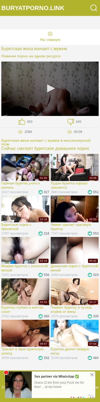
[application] (50, 89)
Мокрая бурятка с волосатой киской (24, 268)
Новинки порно (14, 56)
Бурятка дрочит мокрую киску (70, 351)
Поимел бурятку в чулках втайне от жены (71, 309)
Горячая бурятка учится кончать (20, 185)
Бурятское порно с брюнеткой (16, 227)
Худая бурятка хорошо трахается (69, 185)
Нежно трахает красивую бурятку (71, 227)
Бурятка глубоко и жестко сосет (22, 309)
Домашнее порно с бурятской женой (74, 268)
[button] (50, 88)
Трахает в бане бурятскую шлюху (22, 351)
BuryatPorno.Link (33, 8)
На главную (50, 39)
